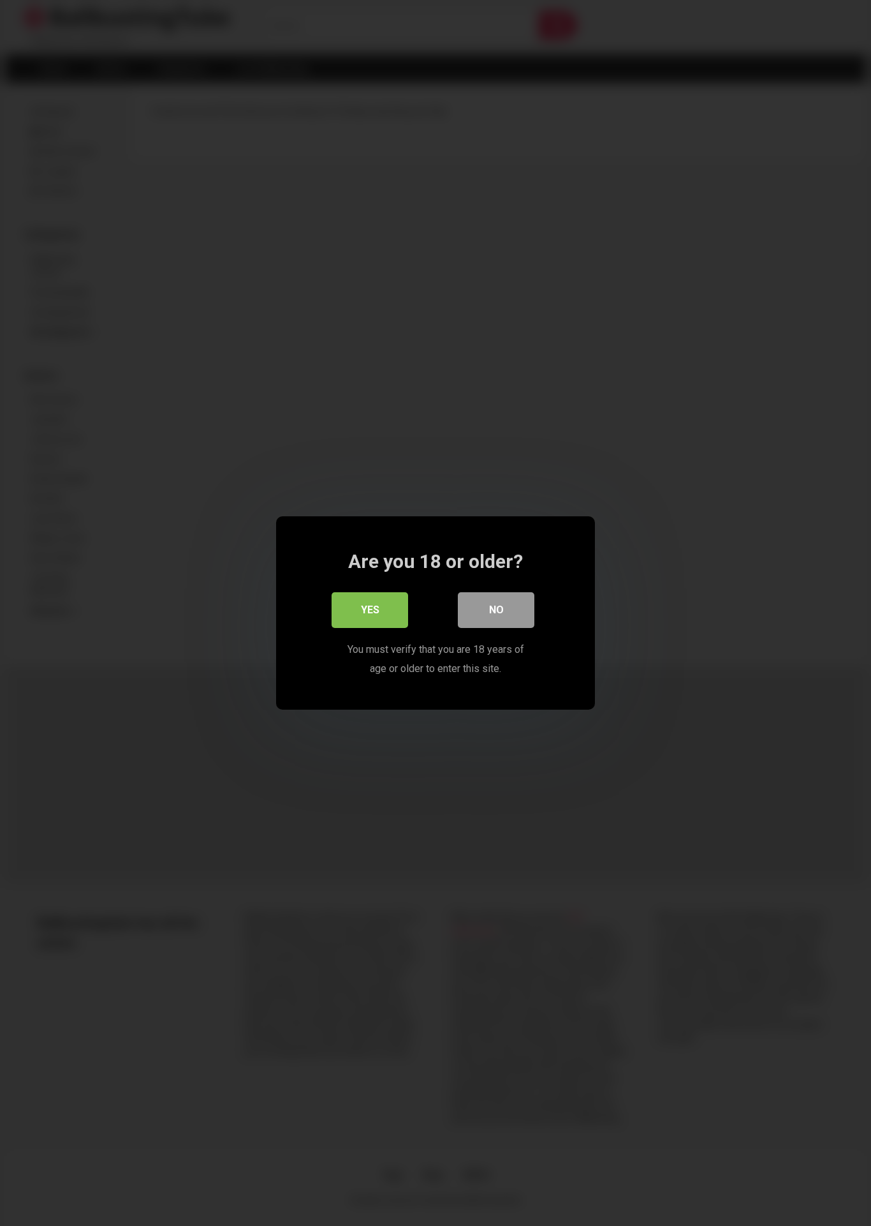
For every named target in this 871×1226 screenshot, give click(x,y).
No (496, 610)
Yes (370, 610)
